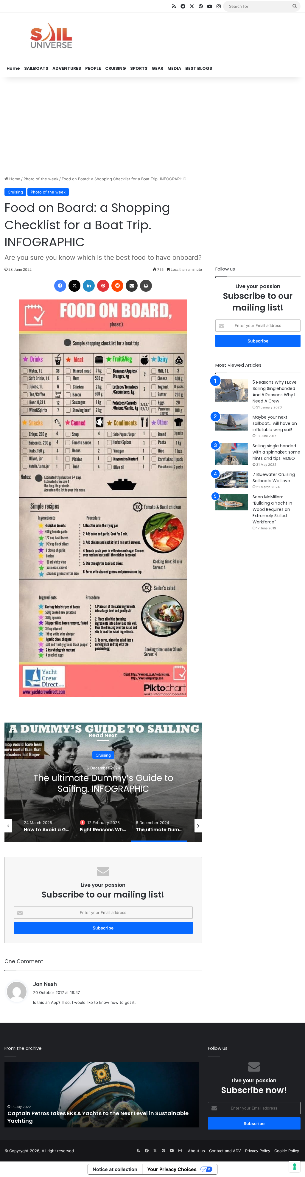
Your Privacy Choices (172, 1169)
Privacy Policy (257, 1150)
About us (196, 1150)
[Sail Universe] (50, 36)
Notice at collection (115, 1169)
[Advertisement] (152, 125)
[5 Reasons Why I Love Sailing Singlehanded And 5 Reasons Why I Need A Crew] (231, 390)
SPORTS (138, 68)
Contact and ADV (225, 1150)
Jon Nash (45, 984)
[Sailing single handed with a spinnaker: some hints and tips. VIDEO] (231, 454)
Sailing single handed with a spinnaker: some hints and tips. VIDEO (276, 452)
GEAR (157, 68)
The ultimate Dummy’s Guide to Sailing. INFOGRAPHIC (103, 783)
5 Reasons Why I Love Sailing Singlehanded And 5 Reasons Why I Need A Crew (275, 391)
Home (13, 68)
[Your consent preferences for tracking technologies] (294, 1166)
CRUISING (115, 68)
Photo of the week (41, 178)
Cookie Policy (286, 1150)
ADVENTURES (66, 68)
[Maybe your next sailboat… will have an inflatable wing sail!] (231, 422)
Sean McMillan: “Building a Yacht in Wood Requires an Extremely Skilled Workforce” (272, 509)
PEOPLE (93, 68)
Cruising (15, 192)
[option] (103, 782)
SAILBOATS (36, 68)
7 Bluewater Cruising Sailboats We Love (274, 477)
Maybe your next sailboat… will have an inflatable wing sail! (275, 423)
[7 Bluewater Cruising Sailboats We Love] (231, 479)
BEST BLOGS (198, 68)
